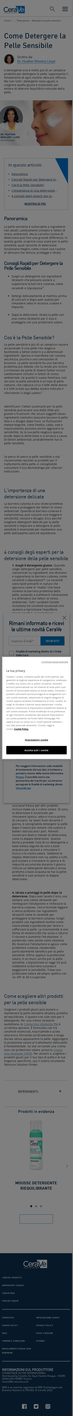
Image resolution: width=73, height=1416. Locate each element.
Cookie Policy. (21, 728)
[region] (36, 708)
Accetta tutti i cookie (36, 750)
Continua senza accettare (54, 661)
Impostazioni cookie (36, 739)
